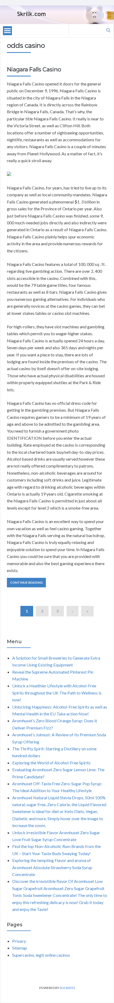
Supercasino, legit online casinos (41, 954)
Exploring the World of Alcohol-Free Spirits (51, 762)
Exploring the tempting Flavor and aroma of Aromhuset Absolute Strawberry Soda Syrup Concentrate (52, 867)
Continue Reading (26, 582)
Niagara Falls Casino (34, 69)
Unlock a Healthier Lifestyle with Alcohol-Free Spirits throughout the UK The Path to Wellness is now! (57, 692)
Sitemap (19, 947)
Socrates (67, 988)
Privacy (19, 940)
